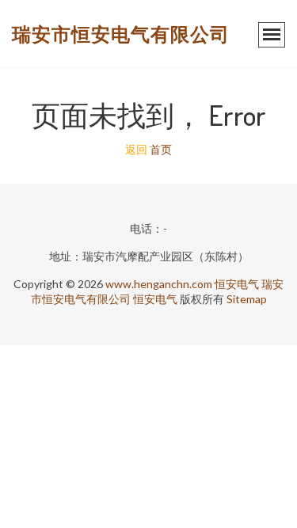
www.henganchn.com (158, 284)
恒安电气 (237, 284)
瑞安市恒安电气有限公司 (121, 33)
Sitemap (247, 299)
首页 (161, 149)
